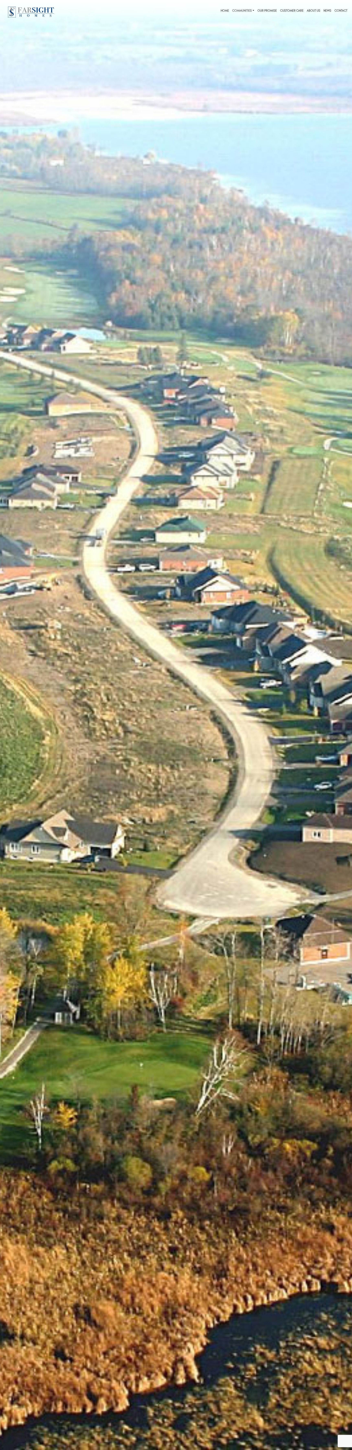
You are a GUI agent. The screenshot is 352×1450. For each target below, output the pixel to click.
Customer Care (292, 10)
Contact (340, 10)
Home (225, 10)
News (327, 10)
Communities (242, 10)
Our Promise (267, 10)
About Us (313, 10)
